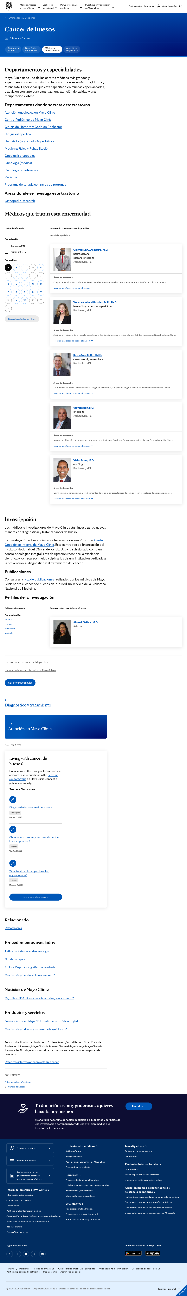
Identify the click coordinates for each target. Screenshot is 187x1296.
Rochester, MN (18, 246)
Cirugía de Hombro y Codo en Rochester (33, 127)
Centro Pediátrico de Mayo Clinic (28, 120)
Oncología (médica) (18, 163)
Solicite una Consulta (20, 38)
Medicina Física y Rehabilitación (27, 148)
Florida (8, 623)
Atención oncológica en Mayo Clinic (30, 112)
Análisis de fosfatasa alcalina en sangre (27, 951)
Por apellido (11, 260)
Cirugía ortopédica (18, 134)
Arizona (8, 619)
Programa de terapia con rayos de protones (35, 184)
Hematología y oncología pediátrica (29, 141)
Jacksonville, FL (18, 251)
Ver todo (9, 633)
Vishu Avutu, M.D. (83, 460)
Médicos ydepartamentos (52, 49)
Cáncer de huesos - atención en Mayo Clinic (30, 670)
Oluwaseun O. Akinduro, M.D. (90, 249)
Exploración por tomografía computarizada (30, 967)
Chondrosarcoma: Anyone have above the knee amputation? (34, 839)
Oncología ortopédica (20, 156)
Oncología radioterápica (22, 170)
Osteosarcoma (13, 928)
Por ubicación (11, 239)
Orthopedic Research (20, 201)
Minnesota (10, 628)
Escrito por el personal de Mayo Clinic (27, 662)
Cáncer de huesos (30, 29)
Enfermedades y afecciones (21, 17)
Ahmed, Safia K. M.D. (85, 622)
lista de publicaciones (39, 579)
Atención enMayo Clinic (72, 49)
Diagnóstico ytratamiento (32, 49)
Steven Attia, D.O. (83, 407)
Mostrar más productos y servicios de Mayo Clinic (34, 1029)
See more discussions (35, 897)
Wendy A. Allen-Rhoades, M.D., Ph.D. (95, 302)
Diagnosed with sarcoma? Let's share (30, 807)
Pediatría (11, 177)
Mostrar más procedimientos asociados (28, 975)
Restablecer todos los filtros (22, 318)
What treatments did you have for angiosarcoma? (29, 873)
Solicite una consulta (20, 682)
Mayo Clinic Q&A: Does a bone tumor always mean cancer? (39, 998)
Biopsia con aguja (15, 959)
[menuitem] (13, 49)
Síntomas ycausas (13, 49)
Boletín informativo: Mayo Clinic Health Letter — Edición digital (41, 1021)
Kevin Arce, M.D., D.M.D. (87, 355)
